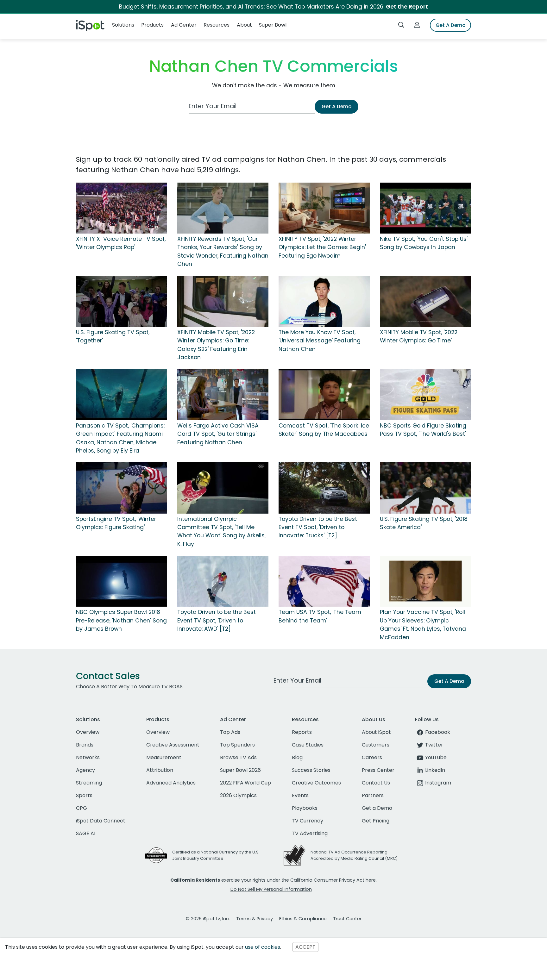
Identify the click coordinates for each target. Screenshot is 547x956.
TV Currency (307, 820)
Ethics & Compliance (303, 918)
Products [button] (152, 24)
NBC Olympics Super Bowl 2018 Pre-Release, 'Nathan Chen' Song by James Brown (121, 620)
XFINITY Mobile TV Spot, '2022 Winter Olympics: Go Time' (418, 336)
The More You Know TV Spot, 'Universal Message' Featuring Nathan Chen (320, 340)
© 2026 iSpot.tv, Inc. (208, 918)
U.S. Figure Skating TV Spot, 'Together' (112, 336)
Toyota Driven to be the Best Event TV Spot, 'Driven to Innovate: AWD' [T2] (216, 620)
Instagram (438, 782)
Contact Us (376, 782)
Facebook (437, 732)
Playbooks (305, 808)
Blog (297, 757)
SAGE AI (85, 833)
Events (300, 795)
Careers (372, 757)
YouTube (436, 757)
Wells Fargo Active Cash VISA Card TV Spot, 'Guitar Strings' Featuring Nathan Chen (218, 434)
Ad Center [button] (184, 24)
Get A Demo (450, 25)
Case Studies (308, 744)
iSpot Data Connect (100, 820)
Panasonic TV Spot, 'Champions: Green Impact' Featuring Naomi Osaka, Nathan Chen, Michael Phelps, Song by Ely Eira (120, 438)
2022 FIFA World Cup (245, 782)
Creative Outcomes (316, 782)
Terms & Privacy (254, 918)
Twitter (434, 744)
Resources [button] (216, 24)
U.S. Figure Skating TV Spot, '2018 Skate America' (424, 523)
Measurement (163, 757)
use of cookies (262, 947)
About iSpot (376, 732)
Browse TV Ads (238, 757)
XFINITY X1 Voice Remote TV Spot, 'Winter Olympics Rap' (121, 243)
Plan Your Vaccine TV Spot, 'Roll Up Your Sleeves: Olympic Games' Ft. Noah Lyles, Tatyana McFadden (423, 624)
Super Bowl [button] (272, 24)
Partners (373, 795)
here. (371, 880)
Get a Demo (377, 808)
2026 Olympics (238, 795)
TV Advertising (310, 833)
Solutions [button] (123, 24)
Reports (302, 732)
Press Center (378, 770)
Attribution (159, 770)
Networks (88, 757)
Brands (84, 744)
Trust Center (347, 918)
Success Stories (311, 770)
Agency (85, 770)
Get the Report (407, 6)
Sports (84, 795)
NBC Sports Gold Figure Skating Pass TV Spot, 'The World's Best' (423, 430)
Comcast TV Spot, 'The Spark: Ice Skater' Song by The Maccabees (324, 430)
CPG (81, 808)
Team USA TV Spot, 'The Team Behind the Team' (320, 616)
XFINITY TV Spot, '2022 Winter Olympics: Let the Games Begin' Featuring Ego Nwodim (322, 247)
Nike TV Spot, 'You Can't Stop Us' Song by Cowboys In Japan (424, 243)
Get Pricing (375, 820)
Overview (87, 732)
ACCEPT (305, 947)
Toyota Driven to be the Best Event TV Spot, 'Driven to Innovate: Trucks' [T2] (318, 527)
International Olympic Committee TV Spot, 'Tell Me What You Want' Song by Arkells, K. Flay (221, 531)
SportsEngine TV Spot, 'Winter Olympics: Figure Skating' (116, 523)
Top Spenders (237, 744)
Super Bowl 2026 (240, 770)
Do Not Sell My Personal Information (271, 889)
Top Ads (230, 732)
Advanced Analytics (171, 782)
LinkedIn (435, 770)
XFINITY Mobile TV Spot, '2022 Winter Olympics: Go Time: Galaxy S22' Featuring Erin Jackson (216, 344)
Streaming (89, 782)
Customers (375, 744)
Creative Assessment (172, 744)
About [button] (244, 24)
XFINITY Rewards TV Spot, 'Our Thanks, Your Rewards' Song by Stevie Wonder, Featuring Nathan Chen (222, 251)
